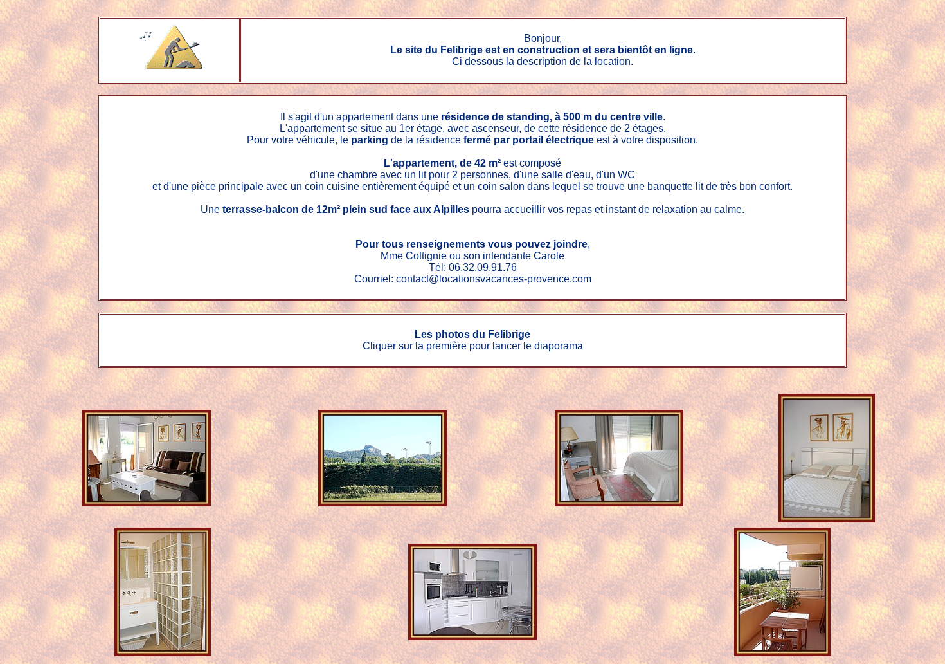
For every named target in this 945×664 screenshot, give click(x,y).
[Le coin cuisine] (472, 636)
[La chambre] (619, 502)
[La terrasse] (782, 652)
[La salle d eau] (162, 652)
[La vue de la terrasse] (382, 502)
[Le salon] (146, 502)
